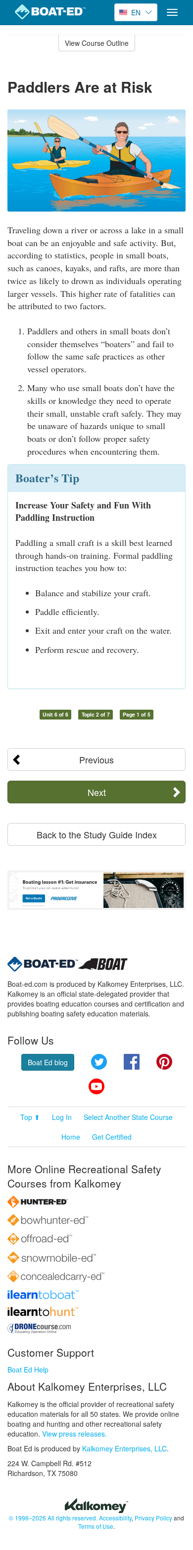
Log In (62, 1117)
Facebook (132, 1062)
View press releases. (74, 1434)
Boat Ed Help (27, 1369)
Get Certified (112, 1137)
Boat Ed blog (48, 1062)
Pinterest (164, 1062)
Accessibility (115, 1518)
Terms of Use (95, 1526)
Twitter (99, 1062)
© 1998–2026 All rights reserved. (53, 1518)
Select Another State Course (128, 1117)
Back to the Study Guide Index (97, 834)
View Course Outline (97, 43)
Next (97, 792)
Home (70, 1137)
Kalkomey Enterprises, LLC (124, 1448)
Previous (96, 759)
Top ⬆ (30, 1117)
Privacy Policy (153, 1518)
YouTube (96, 1086)
